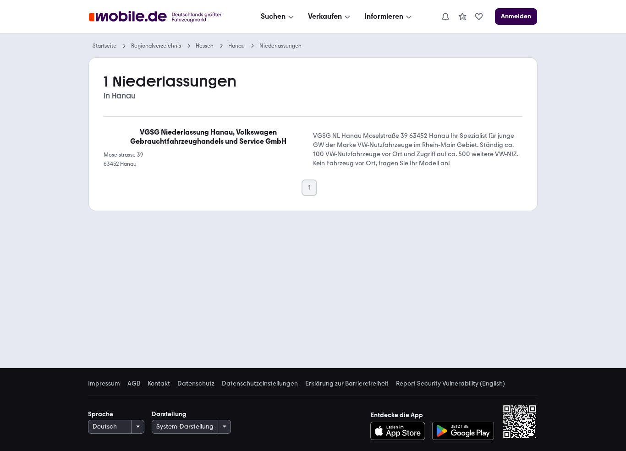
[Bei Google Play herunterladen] (463, 431)
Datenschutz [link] (195, 383)
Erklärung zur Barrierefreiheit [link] (347, 383)
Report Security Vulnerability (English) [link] (450, 383)
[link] (462, 16)
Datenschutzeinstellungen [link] (260, 383)
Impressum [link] (104, 383)
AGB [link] (133, 383)
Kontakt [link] (159, 383)
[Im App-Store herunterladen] (400, 431)
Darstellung (169, 414)
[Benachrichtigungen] (445, 16)
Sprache (100, 414)
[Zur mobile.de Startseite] (163, 16)
